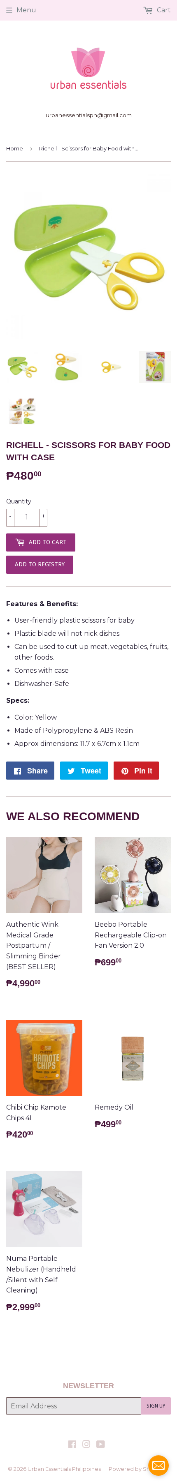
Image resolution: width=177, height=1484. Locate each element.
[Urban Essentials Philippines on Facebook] (72, 1445)
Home (14, 148)
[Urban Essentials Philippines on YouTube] (100, 1445)
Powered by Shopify (136, 1469)
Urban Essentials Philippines (64, 1469)
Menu (26, 10)
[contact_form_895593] (158, 1465)
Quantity (18, 501)
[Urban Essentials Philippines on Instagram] (86, 1445)
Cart (163, 10)
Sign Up (156, 1406)
